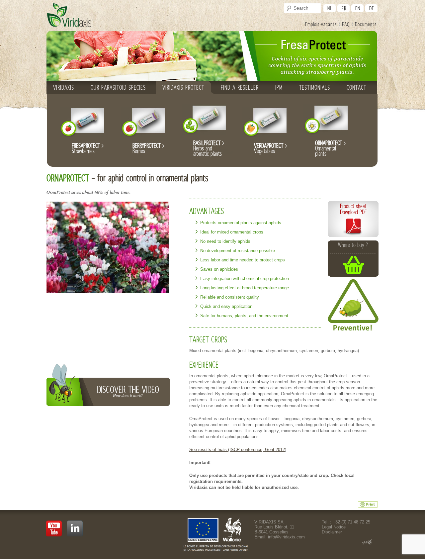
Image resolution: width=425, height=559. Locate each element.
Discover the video (128, 391)
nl (329, 8)
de (371, 8)
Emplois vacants (321, 24)
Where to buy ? (353, 245)
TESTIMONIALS (314, 87)
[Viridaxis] (69, 15)
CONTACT (356, 87)
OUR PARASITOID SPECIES (118, 87)
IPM (279, 87)
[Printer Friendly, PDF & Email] (368, 504)
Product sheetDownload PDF (353, 209)
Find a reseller (240, 87)
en (357, 8)
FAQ (346, 24)
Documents (366, 24)
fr (344, 8)
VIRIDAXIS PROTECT (183, 87)
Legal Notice (334, 526)
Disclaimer (332, 531)
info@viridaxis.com (286, 536)
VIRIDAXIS (63, 87)
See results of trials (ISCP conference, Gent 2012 (237, 449)
